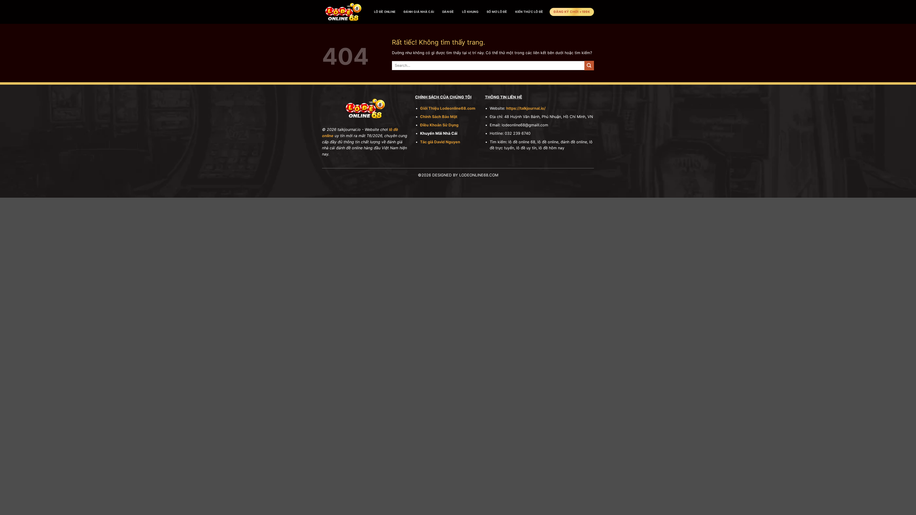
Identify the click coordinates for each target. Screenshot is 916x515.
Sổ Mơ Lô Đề (497, 12)
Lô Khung (470, 12)
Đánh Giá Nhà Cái (419, 12)
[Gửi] (589, 65)
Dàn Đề (448, 12)
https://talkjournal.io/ (526, 108)
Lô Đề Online (385, 12)
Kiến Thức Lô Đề (529, 12)
